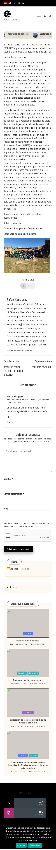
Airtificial (23, 755)
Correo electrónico (14, 493)
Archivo (13, 587)
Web (6, 508)
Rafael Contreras (17, 299)
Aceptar (21, 845)
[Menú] (38, 16)
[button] (19, 350)
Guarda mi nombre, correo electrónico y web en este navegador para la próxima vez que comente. (26, 524)
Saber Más (35, 845)
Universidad (33, 673)
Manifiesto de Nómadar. (14, 34)
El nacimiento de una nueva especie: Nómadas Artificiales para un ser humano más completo (28, 765)
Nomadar (27, 633)
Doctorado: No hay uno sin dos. (28, 680)
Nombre (9, 479)
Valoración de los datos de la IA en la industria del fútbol (28, 721)
